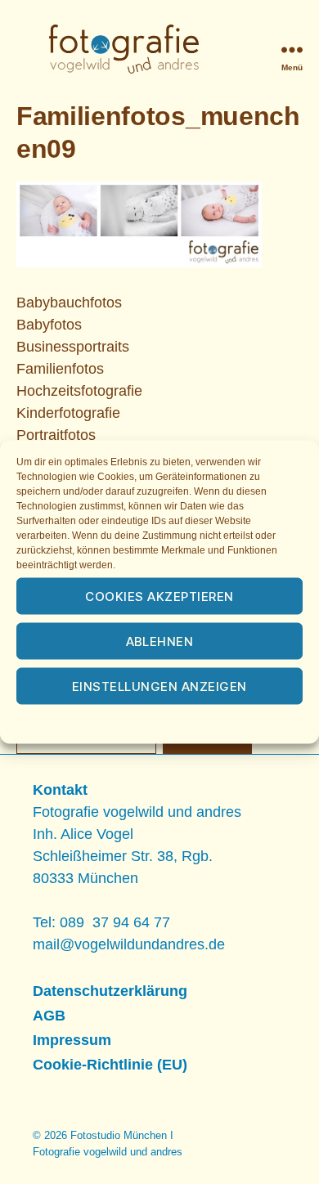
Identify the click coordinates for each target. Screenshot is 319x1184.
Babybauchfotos (69, 302)
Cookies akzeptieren (159, 595)
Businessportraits (72, 347)
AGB (49, 1015)
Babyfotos (49, 324)
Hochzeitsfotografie (79, 391)
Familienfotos (60, 369)
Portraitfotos (56, 435)
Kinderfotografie (68, 413)
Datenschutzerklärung (177, 722)
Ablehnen (160, 640)
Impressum (267, 722)
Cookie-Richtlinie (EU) (110, 1064)
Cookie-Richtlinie (73, 722)
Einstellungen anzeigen (159, 685)
